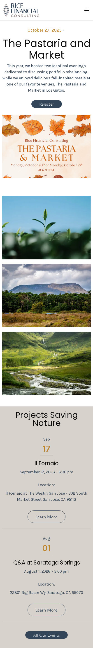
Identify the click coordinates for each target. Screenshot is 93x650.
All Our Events (46, 635)
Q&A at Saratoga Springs (46, 562)
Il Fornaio (46, 463)
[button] (87, 10)
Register (46, 104)
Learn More (46, 517)
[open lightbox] (46, 227)
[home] (21, 10)
